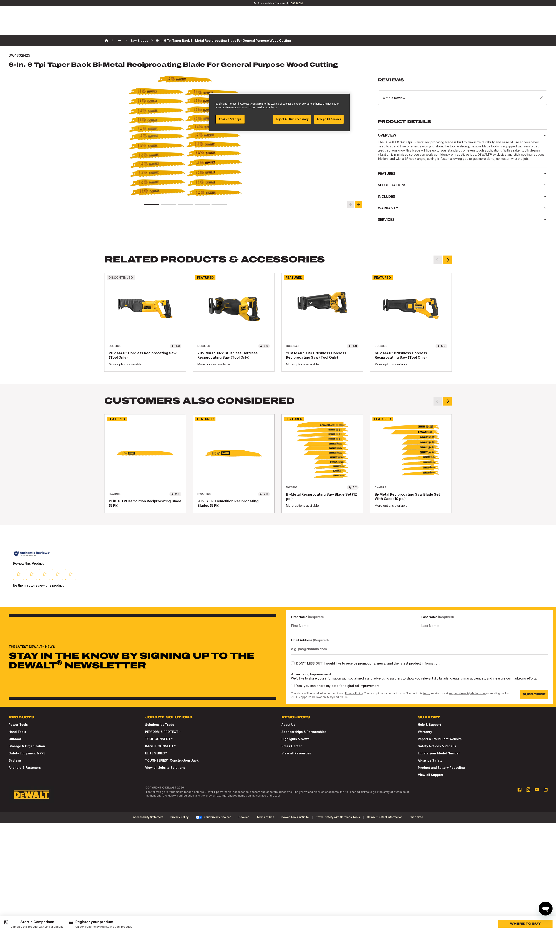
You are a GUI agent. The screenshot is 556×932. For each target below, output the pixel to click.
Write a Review (393, 98)
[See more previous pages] (119, 40)
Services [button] (386, 219)
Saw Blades (139, 40)
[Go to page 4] (202, 204)
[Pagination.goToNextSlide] (447, 401)
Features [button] (386, 173)
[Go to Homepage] (31, 794)
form (426, 693)
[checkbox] (293, 663)
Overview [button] (387, 135)
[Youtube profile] (536, 789)
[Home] (106, 40)
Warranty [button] (388, 208)
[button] (462, 91)
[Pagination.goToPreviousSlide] (438, 401)
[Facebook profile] (519, 789)
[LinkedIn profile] (545, 789)
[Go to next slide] (358, 204)
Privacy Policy (354, 693)
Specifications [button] (392, 185)
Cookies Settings (230, 119)
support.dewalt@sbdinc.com (467, 693)
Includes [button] (386, 196)
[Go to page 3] (185, 204)
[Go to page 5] (219, 204)
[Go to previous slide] (350, 204)
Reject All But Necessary (292, 119)
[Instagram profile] (528, 789)
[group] (33, 924)
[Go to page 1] (151, 204)
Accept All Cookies (329, 119)
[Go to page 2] (168, 204)
